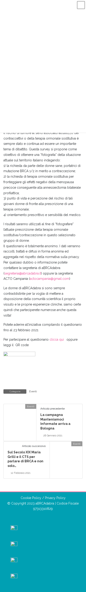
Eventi (33, 391)
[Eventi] (5, 406)
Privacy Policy (55, 498)
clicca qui (58, 339)
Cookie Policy (31, 498)
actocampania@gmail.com (49, 279)
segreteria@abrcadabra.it (22, 273)
